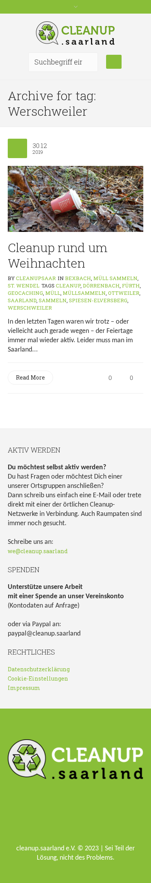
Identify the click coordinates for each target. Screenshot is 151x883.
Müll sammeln (115, 278)
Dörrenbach (101, 285)
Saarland (22, 300)
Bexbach (78, 278)
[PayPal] (114, 816)
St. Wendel (23, 285)
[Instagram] (90, 816)
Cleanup (68, 285)
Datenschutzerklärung (39, 669)
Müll (52, 292)
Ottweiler (123, 292)
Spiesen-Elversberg (98, 300)
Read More (30, 377)
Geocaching (25, 292)
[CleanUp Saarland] (75, 33)
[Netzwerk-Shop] (40, 816)
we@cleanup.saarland (38, 551)
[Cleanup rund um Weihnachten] (75, 198)
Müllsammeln (84, 292)
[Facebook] (65, 816)
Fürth (131, 285)
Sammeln (53, 300)
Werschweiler (30, 307)
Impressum (24, 687)
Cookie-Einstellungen (38, 678)
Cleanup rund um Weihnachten (58, 255)
